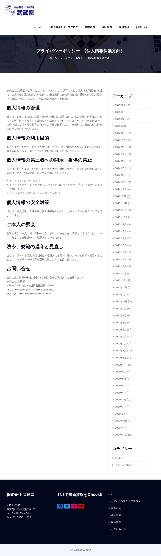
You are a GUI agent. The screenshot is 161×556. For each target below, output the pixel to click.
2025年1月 (120, 126)
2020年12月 (121, 420)
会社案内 (107, 27)
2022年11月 (121, 294)
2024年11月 (121, 133)
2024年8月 (121, 154)
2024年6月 (121, 168)
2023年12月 (121, 203)
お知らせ (120, 457)
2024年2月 (121, 189)
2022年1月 (120, 364)
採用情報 (124, 27)
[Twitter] (67, 506)
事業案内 (90, 27)
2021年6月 (120, 392)
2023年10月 (121, 217)
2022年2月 (120, 357)
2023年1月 (120, 280)
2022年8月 (120, 315)
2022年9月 (120, 308)
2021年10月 (121, 385)
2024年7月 (121, 161)
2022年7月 (120, 322)
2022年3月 (120, 350)
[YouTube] (81, 506)
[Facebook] (60, 506)
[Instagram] (74, 506)
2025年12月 (121, 105)
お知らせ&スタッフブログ (63, 27)
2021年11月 (120, 378)
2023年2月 (120, 273)
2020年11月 (121, 427)
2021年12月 (121, 371)
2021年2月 (120, 413)
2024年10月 (121, 140)
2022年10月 (121, 301)
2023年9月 (121, 224)
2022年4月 (121, 343)
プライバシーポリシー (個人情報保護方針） (86, 58)
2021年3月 (120, 406)
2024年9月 (121, 147)
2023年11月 (121, 210)
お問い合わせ (143, 27)
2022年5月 (121, 336)
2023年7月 (121, 238)
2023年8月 (121, 231)
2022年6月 (120, 329)
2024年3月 (121, 182)
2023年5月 (121, 252)
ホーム (37, 27)
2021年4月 (120, 399)
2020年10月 (121, 434)
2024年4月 (121, 175)
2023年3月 (121, 266)
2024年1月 (120, 196)
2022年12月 (121, 287)
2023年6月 (121, 245)
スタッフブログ (123, 465)
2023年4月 (121, 259)
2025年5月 (121, 112)
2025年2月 (121, 119)
